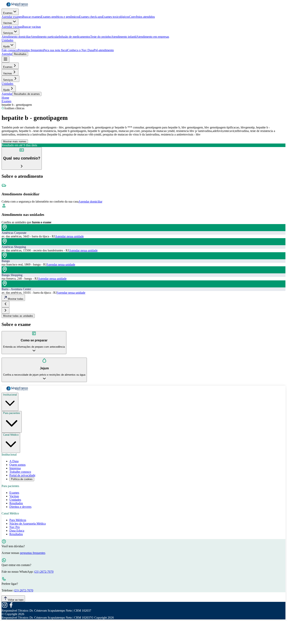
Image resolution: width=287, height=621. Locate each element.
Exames (7, 13)
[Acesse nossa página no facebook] (11, 607)
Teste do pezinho (100, 36)
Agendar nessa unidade (69, 236)
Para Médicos (17, 520)
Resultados (20, 54)
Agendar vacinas (12, 26)
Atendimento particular (45, 36)
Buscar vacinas (31, 26)
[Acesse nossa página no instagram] (5, 607)
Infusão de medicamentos (74, 36)
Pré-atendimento (104, 50)
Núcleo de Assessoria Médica (27, 523)
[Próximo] (5, 310)
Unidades (7, 40)
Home (5, 97)
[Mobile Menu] (5, 59)
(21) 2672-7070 (43, 571)
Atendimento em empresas (152, 36)
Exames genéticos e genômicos (60, 16)
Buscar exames (31, 16)
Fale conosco (10, 50)
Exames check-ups (90, 16)
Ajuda (6, 46)
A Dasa (14, 461)
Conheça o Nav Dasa (80, 50)
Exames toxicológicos (115, 16)
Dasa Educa (16, 530)
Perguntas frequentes (30, 50)
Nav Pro (14, 527)
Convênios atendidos (142, 16)
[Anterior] (5, 304)
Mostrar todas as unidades (18, 315)
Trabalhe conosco (20, 471)
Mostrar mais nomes (14, 141)
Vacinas (7, 23)
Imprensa (15, 468)
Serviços (8, 32)
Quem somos (17, 464)
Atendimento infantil (123, 36)
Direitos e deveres (20, 506)
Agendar (7, 54)
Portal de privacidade (22, 475)
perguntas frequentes (32, 553)
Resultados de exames (27, 93)
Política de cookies (22, 479)
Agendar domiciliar (90, 201)
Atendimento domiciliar (16, 36)
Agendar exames (12, 16)
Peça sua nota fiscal (55, 50)
